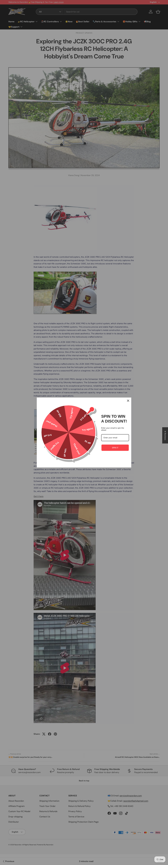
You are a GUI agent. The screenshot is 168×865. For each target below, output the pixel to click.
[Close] (128, 401)
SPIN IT (115, 448)
